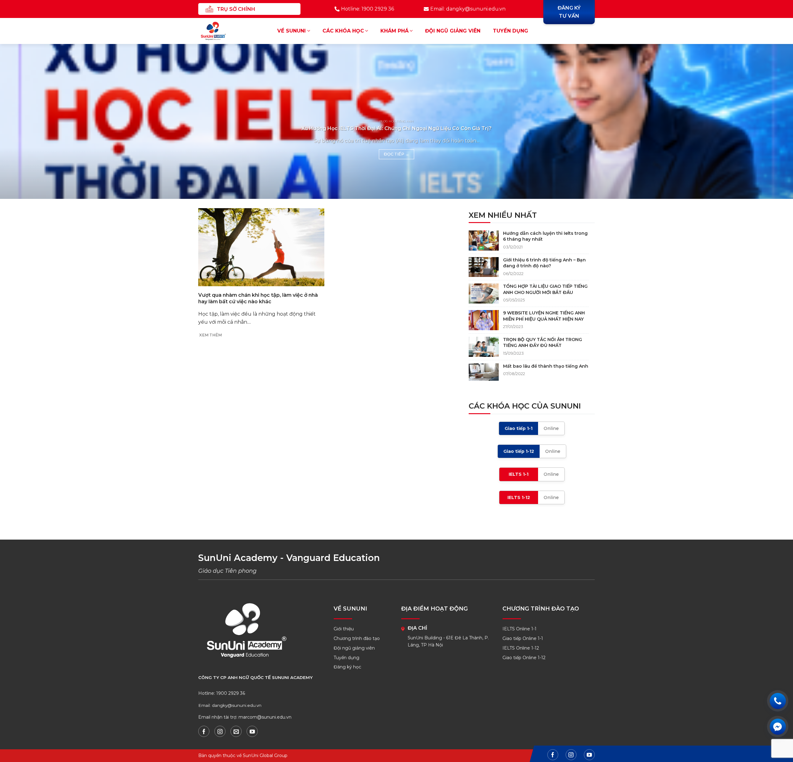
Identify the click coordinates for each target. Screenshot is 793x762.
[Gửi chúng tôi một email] (236, 731)
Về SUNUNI (291, 31)
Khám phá (394, 31)
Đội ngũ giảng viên (452, 31)
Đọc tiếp (396, 154)
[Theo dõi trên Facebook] (203, 731)
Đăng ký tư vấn (569, 12)
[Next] (769, 121)
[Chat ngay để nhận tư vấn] (777, 726)
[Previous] (23, 121)
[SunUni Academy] (217, 31)
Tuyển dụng (510, 31)
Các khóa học (343, 31)
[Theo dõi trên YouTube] (252, 731)
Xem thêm (210, 335)
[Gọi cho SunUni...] (777, 701)
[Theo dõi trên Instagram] (220, 731)
